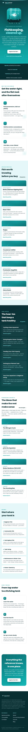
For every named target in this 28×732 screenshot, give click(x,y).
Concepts (4, 719)
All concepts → (22, 407)
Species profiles (6, 715)
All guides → (23, 321)
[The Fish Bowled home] (8, 2)
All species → (23, 177)
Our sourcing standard (19, 717)
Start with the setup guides (14, 56)
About (14, 715)
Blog (14, 721)
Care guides (5, 717)
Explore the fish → (14, 51)
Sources (15, 719)
